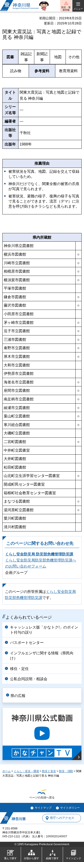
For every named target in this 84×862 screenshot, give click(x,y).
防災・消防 (66, 771)
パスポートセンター (27, 643)
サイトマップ (43, 807)
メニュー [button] (78, 8)
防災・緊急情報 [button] (66, 8)
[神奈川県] (13, 818)
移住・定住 (19, 669)
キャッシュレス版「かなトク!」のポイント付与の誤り (44, 629)
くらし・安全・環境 (26, 771)
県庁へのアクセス (62, 818)
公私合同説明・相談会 (28, 679)
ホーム (6, 771)
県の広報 (17, 696)
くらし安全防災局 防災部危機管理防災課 (39, 554)
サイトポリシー (70, 807)
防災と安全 (49, 771)
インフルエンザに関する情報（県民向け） (42, 655)
